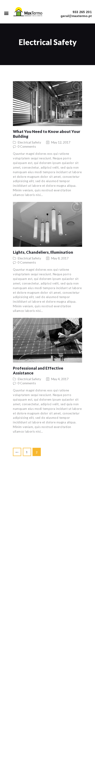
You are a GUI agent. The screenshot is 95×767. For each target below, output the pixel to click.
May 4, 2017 (59, 379)
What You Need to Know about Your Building (46, 134)
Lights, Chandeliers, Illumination (43, 252)
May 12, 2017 (60, 142)
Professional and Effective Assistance (38, 370)
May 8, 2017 (59, 258)
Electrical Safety (29, 142)
